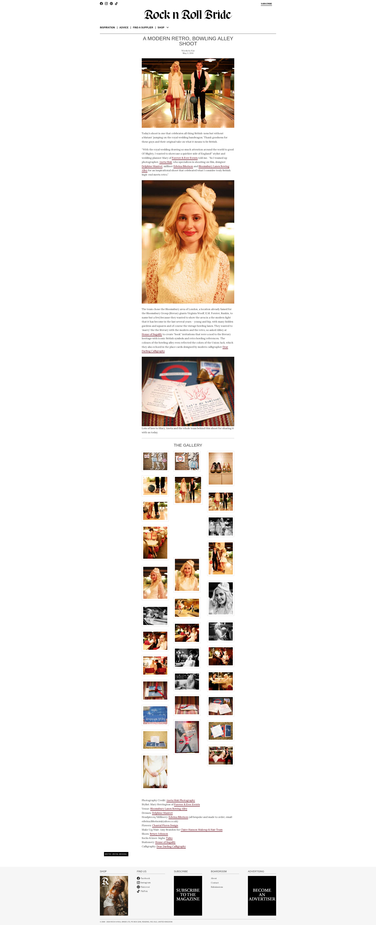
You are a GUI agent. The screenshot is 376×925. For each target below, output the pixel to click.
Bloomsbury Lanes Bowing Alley (168, 808)
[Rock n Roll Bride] (188, 14)
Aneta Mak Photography (180, 800)
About (214, 878)
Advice (124, 27)
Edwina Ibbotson (183, 166)
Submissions (217, 887)
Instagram (146, 882)
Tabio (169, 838)
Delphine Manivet (152, 166)
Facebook (145, 878)
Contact (215, 882)
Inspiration (107, 27)
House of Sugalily (152, 334)
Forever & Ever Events (185, 158)
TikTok (144, 891)
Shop (161, 27)
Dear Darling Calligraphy (171, 846)
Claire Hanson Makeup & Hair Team (202, 829)
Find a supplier (143, 27)
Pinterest (145, 887)
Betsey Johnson (159, 833)
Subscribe (266, 4)
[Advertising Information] (262, 895)
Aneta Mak (165, 162)
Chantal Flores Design (165, 825)
